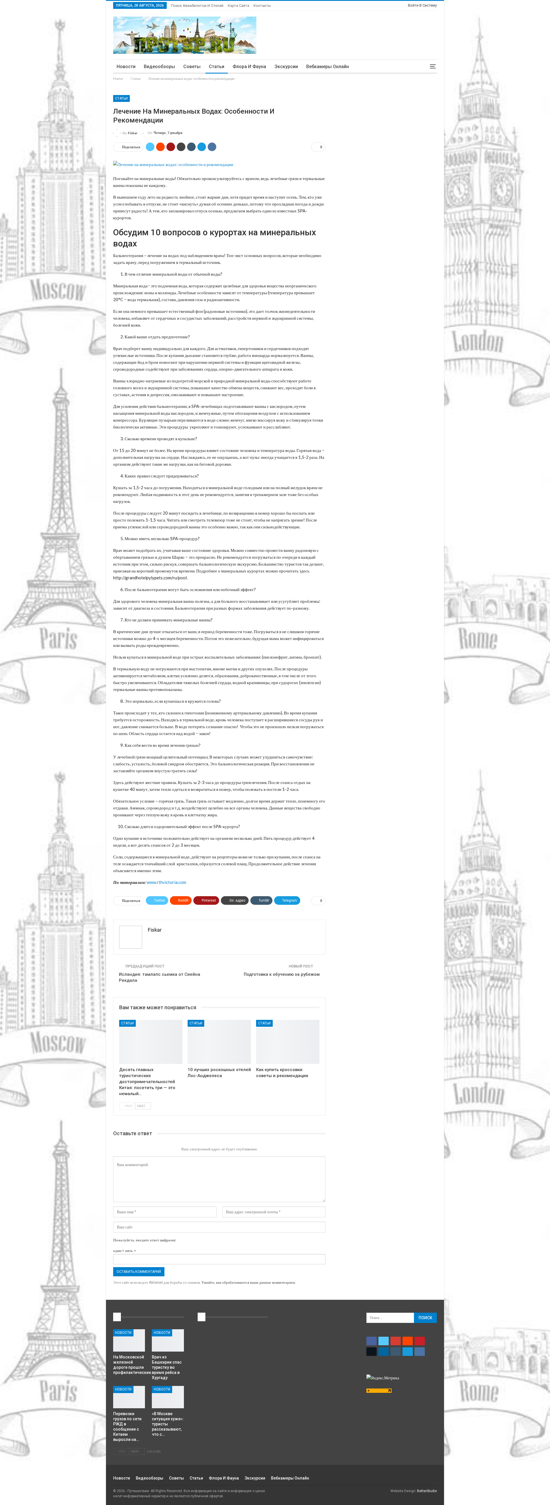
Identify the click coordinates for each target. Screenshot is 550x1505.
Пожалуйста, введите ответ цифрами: (144, 1240)
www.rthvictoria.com (166, 882)
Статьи (216, 66)
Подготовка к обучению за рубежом (282, 974)
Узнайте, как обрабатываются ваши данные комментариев (248, 1282)
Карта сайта (238, 5)
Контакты (262, 5)
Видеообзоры (159, 66)
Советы (192, 66)
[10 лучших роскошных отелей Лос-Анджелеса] (219, 1042)
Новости (126, 66)
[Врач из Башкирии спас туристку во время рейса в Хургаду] (168, 1340)
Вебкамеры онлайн (327, 66)
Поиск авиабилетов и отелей (197, 5)
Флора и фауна (249, 66)
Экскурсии (286, 66)
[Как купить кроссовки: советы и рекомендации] (287, 1042)
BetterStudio (427, 1491)
